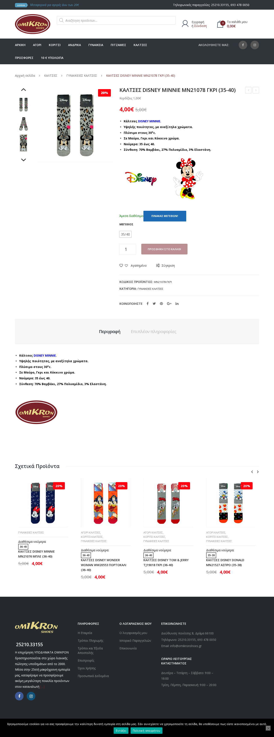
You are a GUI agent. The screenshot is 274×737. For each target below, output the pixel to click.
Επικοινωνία (128, 648)
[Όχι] (268, 728)
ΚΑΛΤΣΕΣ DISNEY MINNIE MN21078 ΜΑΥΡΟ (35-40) (256, 90)
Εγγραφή (198, 22)
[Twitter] (154, 303)
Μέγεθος (126, 224)
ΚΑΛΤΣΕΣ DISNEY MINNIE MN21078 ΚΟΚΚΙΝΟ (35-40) (248, 90)
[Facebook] (243, 45)
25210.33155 (220, 5)
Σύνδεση (200, 26)
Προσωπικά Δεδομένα (93, 676)
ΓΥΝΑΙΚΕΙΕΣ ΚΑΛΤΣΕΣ (81, 75)
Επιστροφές (86, 660)
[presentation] (252, 472)
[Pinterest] (161, 303)
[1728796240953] (23, 123)
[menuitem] (20, 45)
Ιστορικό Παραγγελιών (135, 640)
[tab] (109, 331)
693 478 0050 (240, 5)
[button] (125, 234)
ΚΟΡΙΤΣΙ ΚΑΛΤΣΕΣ (92, 537)
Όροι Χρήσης (87, 668)
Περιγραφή (109, 331)
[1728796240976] (23, 143)
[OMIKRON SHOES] (32, 24)
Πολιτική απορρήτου (147, 730)
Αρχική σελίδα (25, 75)
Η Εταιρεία (85, 633)
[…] (42, 687)
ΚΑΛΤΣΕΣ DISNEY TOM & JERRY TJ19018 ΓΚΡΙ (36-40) (166, 562)
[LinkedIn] (177, 303)
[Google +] (169, 303)
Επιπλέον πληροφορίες (153, 331)
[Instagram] (254, 45)
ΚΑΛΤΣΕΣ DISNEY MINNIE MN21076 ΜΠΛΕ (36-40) (36, 553)
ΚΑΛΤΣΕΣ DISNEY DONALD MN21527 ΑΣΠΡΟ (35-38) (225, 562)
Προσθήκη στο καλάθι (164, 249)
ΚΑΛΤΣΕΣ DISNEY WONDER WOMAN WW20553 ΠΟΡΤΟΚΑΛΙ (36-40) (103, 565)
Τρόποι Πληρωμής (90, 640)
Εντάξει (121, 730)
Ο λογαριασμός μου (133, 633)
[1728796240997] (23, 104)
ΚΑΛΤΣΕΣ (50, 75)
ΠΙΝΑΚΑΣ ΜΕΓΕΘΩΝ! (164, 216)
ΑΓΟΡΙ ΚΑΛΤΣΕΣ (90, 532)
